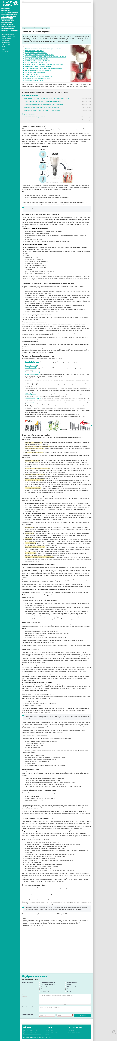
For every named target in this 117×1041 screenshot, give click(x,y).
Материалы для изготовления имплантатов (38, 66)
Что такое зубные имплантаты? (34, 50)
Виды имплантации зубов (29, 28)
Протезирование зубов (7, 28)
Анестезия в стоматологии (8, 16)
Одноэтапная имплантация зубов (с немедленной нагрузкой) (42, 101)
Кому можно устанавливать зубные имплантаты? (39, 54)
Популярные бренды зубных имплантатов (37, 60)
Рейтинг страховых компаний (32, 1034)
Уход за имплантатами (31, 74)
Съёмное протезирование (48, 982)
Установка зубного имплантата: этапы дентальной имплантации (44, 68)
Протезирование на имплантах (33, 120)
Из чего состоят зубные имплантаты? (36, 52)
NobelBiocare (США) (31, 368)
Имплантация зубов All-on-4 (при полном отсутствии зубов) (42, 110)
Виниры (69, 984)
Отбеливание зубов (6, 22)
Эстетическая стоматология (9, 14)
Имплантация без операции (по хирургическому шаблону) (41, 107)
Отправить (82, 1015)
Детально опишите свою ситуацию (28, 995)
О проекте (4, 49)
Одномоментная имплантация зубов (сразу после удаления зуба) (43, 104)
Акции (47, 1034)
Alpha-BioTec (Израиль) (32, 362)
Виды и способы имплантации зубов (36, 62)
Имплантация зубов (7, 18)
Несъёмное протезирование (48, 984)
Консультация (6, 44)
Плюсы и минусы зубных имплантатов (36, 58)
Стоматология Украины (74, 1032)
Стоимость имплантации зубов (34, 80)
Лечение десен (5, 8)
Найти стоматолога (51, 1032)
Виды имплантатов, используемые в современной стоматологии (44, 64)
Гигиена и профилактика (8, 26)
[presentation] (22, 425)
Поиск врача (5, 40)
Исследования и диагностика (9, 31)
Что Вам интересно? (27, 982)
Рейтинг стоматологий (30, 1030)
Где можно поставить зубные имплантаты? (37, 78)
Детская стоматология (7, 20)
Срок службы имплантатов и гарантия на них (38, 76)
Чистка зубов (44, 987)
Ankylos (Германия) (31, 366)
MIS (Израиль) (29, 402)
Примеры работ (6, 42)
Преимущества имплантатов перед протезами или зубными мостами (45, 56)
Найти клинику (49, 1030)
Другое (69, 991)
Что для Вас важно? (27, 1007)
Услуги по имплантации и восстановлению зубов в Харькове (43, 49)
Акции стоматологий (8, 34)
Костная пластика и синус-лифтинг (34, 117)
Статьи (3, 46)
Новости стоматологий (8, 36)
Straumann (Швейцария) (32, 372)
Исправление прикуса (7, 24)
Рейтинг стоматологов (30, 1032)
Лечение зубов (5, 10)
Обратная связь (6, 51)
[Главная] (10, 3)
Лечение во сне (45, 991)
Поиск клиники (6, 38)
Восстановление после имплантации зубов (38, 70)
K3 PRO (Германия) (30, 394)
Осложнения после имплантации (35, 72)
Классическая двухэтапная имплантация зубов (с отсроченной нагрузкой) (46, 98)
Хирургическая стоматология (9, 12)
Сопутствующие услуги (44, 28)
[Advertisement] (56, 14)
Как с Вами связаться (28, 1014)
